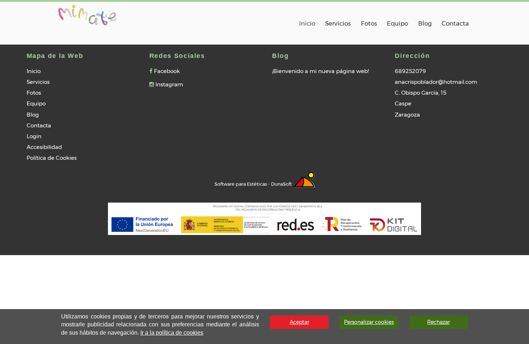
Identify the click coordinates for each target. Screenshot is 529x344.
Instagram (168, 84)
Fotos (369, 23)
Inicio (307, 23)
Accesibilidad (44, 147)
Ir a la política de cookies (171, 333)
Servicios (338, 23)
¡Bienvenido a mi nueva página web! (320, 71)
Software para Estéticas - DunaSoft (253, 184)
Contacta (455, 23)
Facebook (166, 71)
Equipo (397, 23)
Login (34, 136)
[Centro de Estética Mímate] (87, 14)
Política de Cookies (52, 157)
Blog (425, 23)
